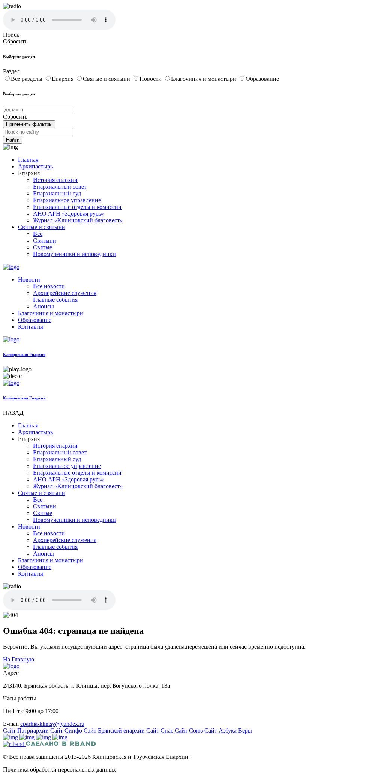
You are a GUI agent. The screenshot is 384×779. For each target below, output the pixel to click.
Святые (42, 247)
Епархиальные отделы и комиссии (77, 207)
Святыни (44, 240)
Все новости (49, 286)
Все (37, 234)
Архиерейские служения (64, 293)
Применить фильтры (29, 124)
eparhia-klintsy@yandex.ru (52, 724)
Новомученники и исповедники (74, 254)
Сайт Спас (159, 730)
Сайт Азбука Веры (228, 730)
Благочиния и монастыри (204, 79)
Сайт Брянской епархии (114, 730)
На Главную (18, 659)
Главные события (55, 299)
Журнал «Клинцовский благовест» (78, 220)
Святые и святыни (107, 79)
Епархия (63, 79)
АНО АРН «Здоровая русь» (68, 213)
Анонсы (43, 306)
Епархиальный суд (57, 193)
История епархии (55, 180)
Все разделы (27, 79)
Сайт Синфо (66, 730)
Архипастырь (35, 166)
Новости (151, 79)
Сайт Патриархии (26, 730)
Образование (262, 79)
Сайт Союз (189, 730)
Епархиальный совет (60, 186)
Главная (28, 159)
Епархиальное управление (67, 200)
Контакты (30, 326)
